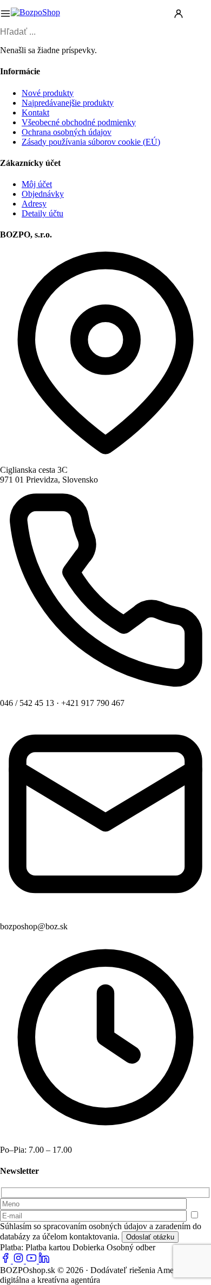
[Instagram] (19, 1260)
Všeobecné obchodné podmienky (79, 122)
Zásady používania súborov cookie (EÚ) (91, 141)
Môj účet (37, 184)
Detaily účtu (42, 213)
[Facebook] (6, 1260)
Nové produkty (48, 93)
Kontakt (35, 112)
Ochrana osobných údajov (66, 132)
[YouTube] (32, 1260)
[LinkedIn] (44, 1260)
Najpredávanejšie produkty (68, 102)
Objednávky (43, 193)
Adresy (34, 203)
